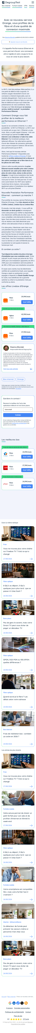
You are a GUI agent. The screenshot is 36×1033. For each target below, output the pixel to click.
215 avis (26, 1019)
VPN (25, 6)
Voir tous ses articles (10, 369)
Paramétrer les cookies (18, 1024)
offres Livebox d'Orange (17, 156)
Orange (20, 379)
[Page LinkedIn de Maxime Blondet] (31, 369)
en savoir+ (18, 388)
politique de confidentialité (19, 423)
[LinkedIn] (14, 1003)
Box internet (6, 6)
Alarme (31, 6)
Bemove (30, 1022)
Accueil (4, 996)
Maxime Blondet (10, 37)
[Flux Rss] (26, 1003)
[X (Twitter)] (22, 1003)
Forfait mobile (17, 6)
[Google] (10, 1003)
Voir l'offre (27, 302)
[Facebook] (18, 1003)
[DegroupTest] (11, 2)
